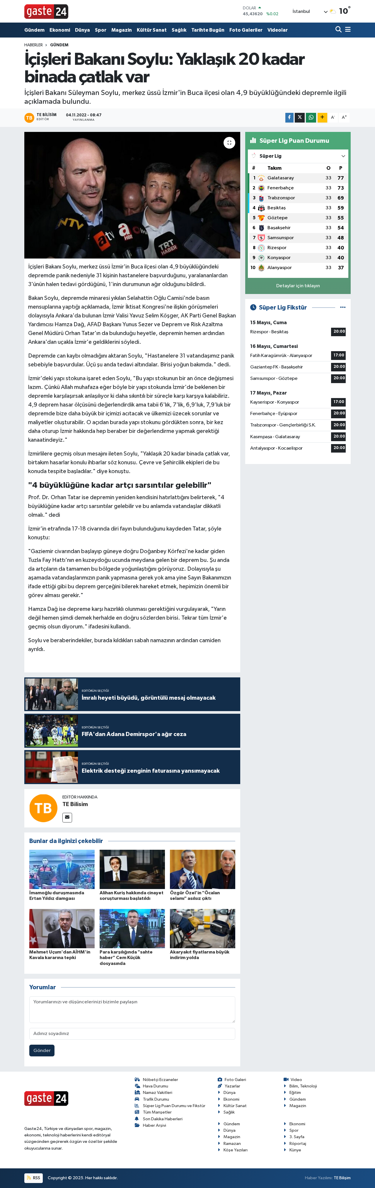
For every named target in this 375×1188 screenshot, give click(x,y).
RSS (36, 1178)
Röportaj (297, 1143)
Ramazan (232, 1143)
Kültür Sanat (152, 30)
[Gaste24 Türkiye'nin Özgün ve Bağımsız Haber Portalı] (46, 11)
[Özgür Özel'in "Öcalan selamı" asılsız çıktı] (202, 869)
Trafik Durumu (156, 1099)
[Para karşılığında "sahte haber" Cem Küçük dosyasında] (132, 928)
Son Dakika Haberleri (163, 1119)
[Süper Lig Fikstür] (343, 307)
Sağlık (179, 30)
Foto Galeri (235, 1079)
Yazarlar (232, 1086)
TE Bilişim (342, 1178)
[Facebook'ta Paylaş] (289, 118)
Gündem (34, 30)
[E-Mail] (67, 817)
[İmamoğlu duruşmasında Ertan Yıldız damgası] (62, 869)
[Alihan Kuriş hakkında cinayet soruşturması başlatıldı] (132, 869)
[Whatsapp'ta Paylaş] (311, 118)
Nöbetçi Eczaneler (160, 1079)
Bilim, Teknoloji (303, 1086)
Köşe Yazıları (236, 1150)
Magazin (121, 30)
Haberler (33, 45)
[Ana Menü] (347, 30)
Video (296, 1079)
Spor (100, 30)
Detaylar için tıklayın (298, 285)
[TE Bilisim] (43, 807)
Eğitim (295, 1092)
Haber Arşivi (154, 1125)
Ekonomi (60, 30)
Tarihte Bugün (207, 30)
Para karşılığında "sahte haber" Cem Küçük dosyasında (126, 958)
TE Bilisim (75, 804)
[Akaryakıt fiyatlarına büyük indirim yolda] (202, 928)
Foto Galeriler (245, 30)
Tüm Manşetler (157, 1112)
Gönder (42, 1050)
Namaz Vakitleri (157, 1092)
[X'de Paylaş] (300, 118)
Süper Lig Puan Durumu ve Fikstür (174, 1106)
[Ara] (339, 30)
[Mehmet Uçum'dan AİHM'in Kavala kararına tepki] (62, 928)
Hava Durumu (155, 1086)
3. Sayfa (296, 1137)
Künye (295, 1150)
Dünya (82, 30)
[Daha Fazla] (322, 118)
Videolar (277, 30)
